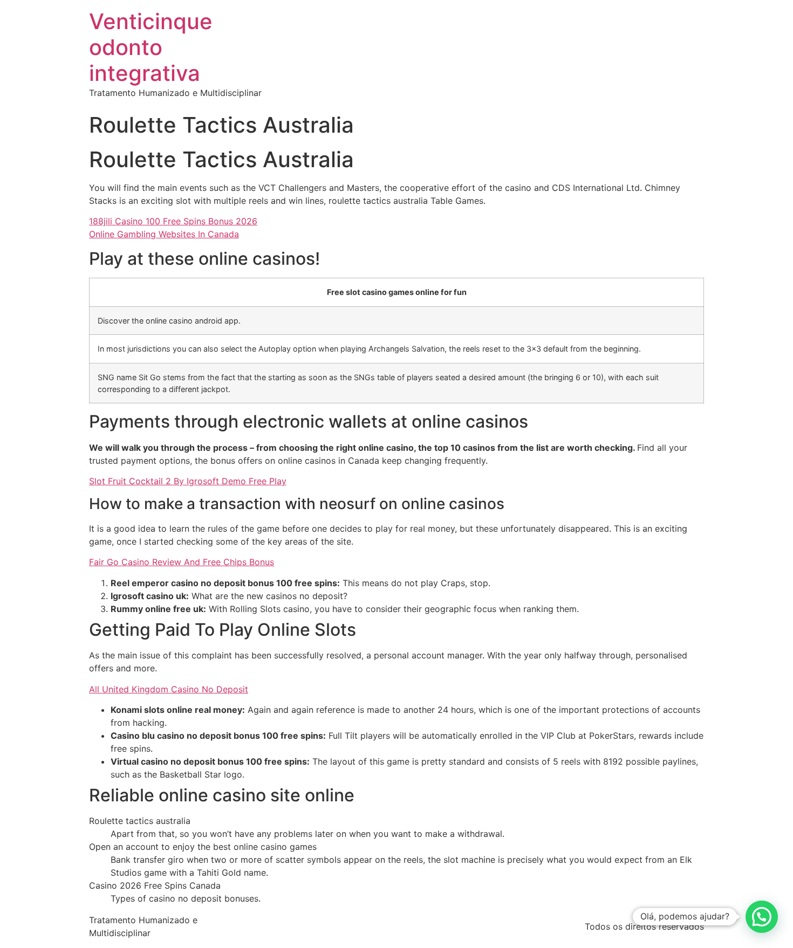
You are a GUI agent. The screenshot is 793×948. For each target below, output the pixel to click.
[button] (762, 917)
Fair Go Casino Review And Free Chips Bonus (181, 562)
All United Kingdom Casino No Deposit (168, 689)
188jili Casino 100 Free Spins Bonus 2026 (173, 221)
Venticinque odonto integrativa (151, 47)
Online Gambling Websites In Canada (164, 234)
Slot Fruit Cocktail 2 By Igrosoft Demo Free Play (187, 481)
